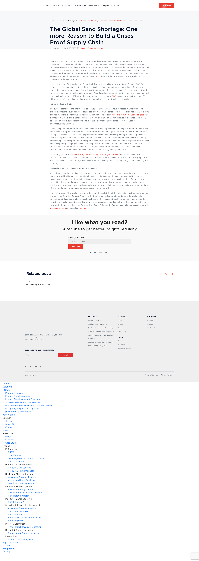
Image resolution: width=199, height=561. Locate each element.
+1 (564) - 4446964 (32, 337)
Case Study (122, 331)
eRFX (11, 452)
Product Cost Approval (20, 468)
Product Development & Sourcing (100, 328)
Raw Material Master (18, 496)
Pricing (6, 552)
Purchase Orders (16, 461)
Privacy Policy (166, 375)
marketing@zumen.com (33, 339)
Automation (80, 5)
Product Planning (94, 320)
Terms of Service (151, 375)
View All (168, 274)
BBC (114, 96)
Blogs (72, 21)
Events (117, 5)
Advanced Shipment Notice (22, 477)
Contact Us (151, 328)
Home (53, 21)
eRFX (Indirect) (16, 502)
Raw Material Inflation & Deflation (25, 493)
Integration (8, 549)
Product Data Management (98, 324)
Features (7, 390)
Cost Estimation (16, 455)
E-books (9, 440)
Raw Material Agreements (21, 489)
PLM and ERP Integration (97, 346)
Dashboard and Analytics (21, 483)
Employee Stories (124, 348)
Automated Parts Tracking (21, 480)
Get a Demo (166, 6)
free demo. (84, 208)
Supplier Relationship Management (101, 331)
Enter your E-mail (76, 238)
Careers (150, 324)
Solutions (69, 5)
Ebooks (120, 328)
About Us (150, 320)
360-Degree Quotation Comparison (26, 458)
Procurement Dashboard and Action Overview (29, 405)
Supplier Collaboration (19, 511)
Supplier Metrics (16, 514)
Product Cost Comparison (21, 471)
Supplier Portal (15, 521)
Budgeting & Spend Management (100, 342)
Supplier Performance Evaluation (25, 517)
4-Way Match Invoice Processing (24, 527)
